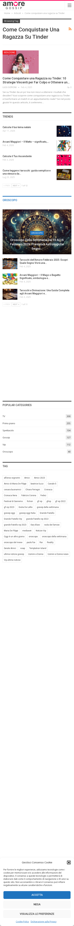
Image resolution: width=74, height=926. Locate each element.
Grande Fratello (47, 513)
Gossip (6, 437)
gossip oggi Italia (27, 513)
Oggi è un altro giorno (14, 536)
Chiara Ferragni (32, 489)
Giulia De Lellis (26, 507)
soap (22, 548)
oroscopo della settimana (54, 536)
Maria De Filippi (11, 530)
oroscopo (33, 536)
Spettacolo (8, 430)
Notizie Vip (41, 530)
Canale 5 (52, 484)
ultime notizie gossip (14, 554)
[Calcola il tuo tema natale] (64, 131)
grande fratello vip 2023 (15, 525)
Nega (37, 904)
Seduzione (9, 52)
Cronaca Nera (10, 495)
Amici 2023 (39, 478)
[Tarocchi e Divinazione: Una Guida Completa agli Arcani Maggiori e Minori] (10, 294)
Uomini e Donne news (58, 554)
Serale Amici (10, 548)
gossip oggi (9, 513)
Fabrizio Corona (28, 495)
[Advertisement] (37, 353)
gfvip (48, 501)
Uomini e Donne (35, 554)
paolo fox (31, 542)
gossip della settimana (48, 507)
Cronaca (48, 489)
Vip (4, 444)
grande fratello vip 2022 (37, 519)
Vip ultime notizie (12, 560)
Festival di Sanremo (13, 501)
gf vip (39, 501)
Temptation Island (37, 548)
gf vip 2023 (9, 507)
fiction (30, 501)
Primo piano (9, 423)
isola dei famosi (52, 525)
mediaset (26, 530)
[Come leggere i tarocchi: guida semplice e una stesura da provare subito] (64, 174)
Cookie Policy (22, 921)
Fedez (43, 495)
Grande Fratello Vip (13, 519)
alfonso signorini (12, 478)
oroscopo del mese (13, 542)
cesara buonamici (12, 489)
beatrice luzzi (37, 484)
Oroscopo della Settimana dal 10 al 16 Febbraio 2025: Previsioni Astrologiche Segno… (37, 244)
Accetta (37, 894)
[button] (69, 862)
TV (4, 416)
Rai (41, 542)
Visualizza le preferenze (37, 913)
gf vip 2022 (60, 501)
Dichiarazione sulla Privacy (43, 921)
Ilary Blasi (35, 525)
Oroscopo (37, 233)
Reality (50, 542)
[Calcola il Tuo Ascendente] (64, 160)
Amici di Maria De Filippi (15, 484)
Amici (27, 478)
